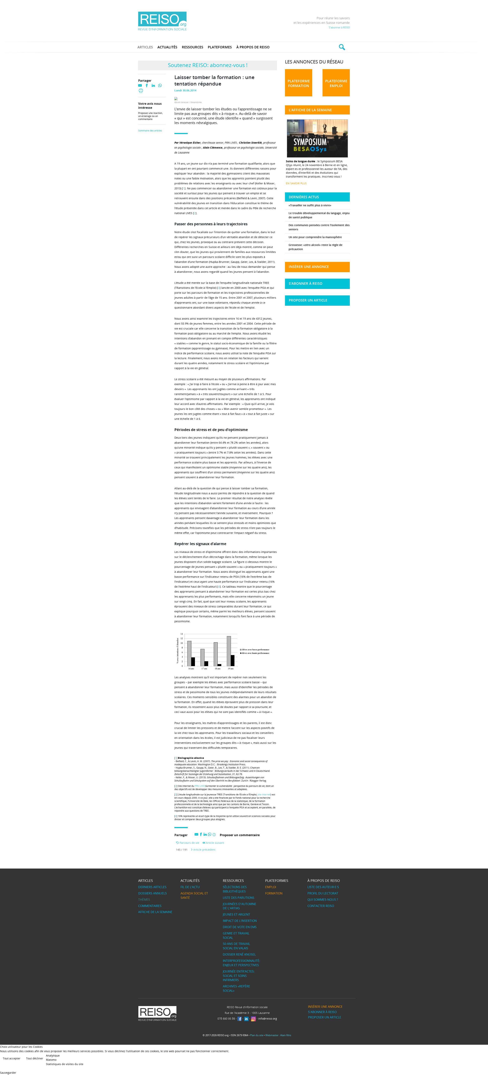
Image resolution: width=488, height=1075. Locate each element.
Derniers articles (152, 887)
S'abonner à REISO (339, 27)
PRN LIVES (200, 786)
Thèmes (144, 899)
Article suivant (214, 843)
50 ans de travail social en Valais (236, 946)
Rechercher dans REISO (341, 47)
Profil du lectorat (322, 893)
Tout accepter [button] (11, 1058)
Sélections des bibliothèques (235, 889)
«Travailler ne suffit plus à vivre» (310, 205)
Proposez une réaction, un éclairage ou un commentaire (150, 116)
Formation (274, 893)
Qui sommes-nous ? (322, 899)
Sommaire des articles (150, 130)
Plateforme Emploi (336, 83)
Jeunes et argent (236, 914)
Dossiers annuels (152, 893)
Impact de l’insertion (240, 921)
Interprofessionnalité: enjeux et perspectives (241, 963)
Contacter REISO (320, 906)
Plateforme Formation (299, 83)
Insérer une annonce (309, 266)
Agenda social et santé (194, 895)
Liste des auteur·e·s (323, 887)
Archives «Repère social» (236, 988)
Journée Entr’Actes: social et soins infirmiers (238, 975)
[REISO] (162, 21)
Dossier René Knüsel (239, 954)
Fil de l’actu (190, 887)
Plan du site (256, 1035)
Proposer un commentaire (240, 835)
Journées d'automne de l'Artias (239, 906)
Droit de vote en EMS (240, 927)
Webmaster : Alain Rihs (278, 1035)
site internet (264, 794)
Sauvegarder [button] (8, 1072)
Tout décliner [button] (34, 1058)
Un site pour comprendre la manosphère (315, 237)
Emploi (270, 887)
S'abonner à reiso (305, 283)
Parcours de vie (189, 843)
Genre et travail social (236, 935)
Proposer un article (308, 300)
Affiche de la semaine (155, 912)
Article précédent (204, 849)
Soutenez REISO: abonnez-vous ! (207, 65)
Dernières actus (304, 197)
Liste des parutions (238, 898)
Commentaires (149, 906)
